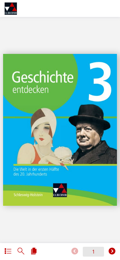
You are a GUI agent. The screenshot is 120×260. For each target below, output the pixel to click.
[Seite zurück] (74, 251)
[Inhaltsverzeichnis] (8, 251)
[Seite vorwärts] (112, 251)
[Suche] (20, 251)
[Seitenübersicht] (33, 251)
